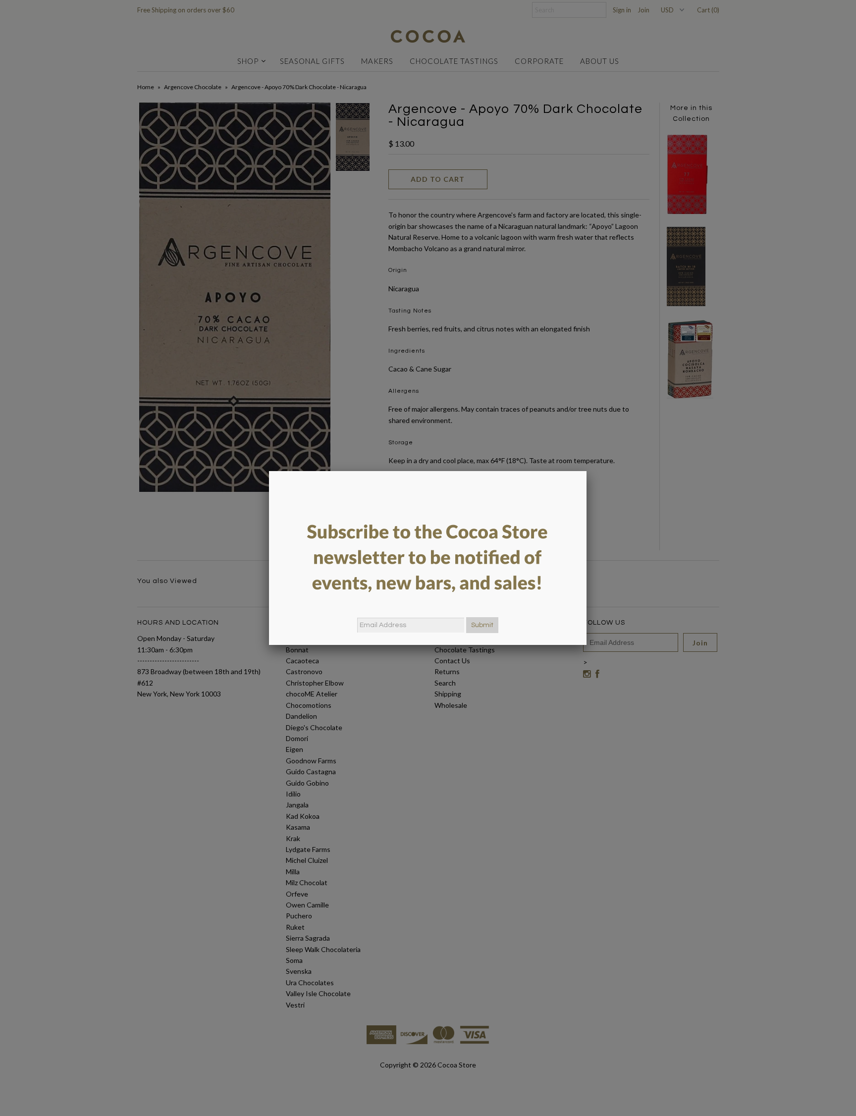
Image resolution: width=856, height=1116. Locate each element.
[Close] (586, 471)
